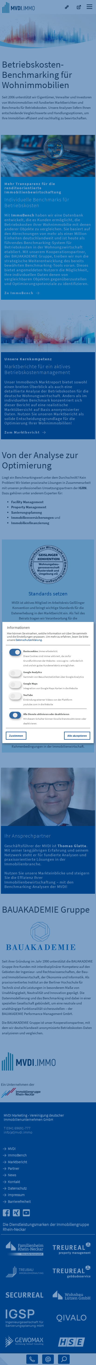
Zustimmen (16, 735)
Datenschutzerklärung (29, 640)
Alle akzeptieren (77, 735)
